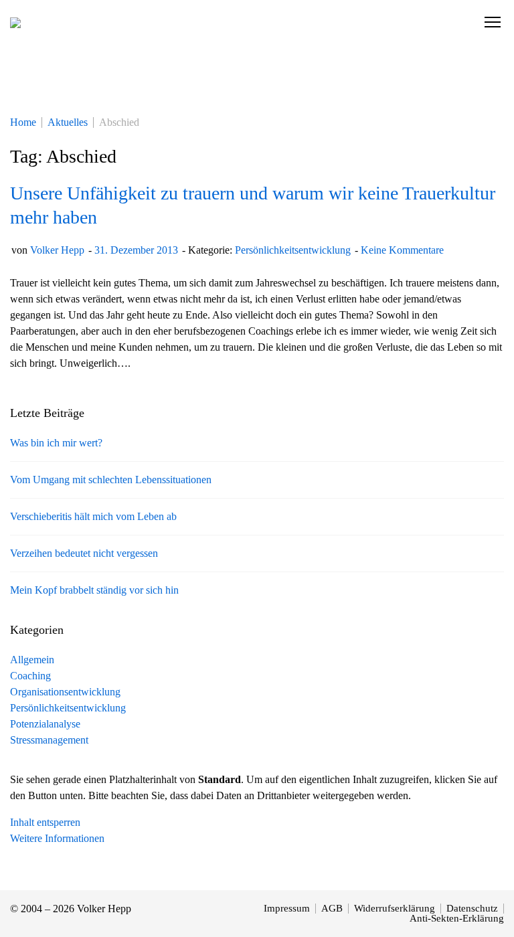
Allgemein (32, 659)
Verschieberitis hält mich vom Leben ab (93, 516)
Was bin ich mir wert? (56, 442)
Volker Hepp (57, 250)
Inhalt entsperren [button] (45, 822)
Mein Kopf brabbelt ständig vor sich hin (94, 590)
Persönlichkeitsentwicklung (293, 250)
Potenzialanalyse (45, 724)
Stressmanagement (49, 740)
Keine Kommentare (402, 250)
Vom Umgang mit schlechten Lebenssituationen (110, 479)
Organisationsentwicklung (65, 691)
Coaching (30, 675)
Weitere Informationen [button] (57, 838)
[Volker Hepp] (15, 22)
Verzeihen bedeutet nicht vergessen (84, 553)
